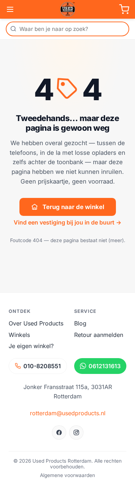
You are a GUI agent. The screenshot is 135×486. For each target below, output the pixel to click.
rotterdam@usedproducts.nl (67, 413)
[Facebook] (59, 432)
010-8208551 (42, 366)
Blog (80, 323)
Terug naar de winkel (73, 206)
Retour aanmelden (98, 334)
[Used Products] (67, 9)
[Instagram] (76, 432)
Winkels (19, 334)
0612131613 (105, 366)
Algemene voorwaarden (67, 475)
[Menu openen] (10, 9)
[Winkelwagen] (124, 9)
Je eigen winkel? (31, 346)
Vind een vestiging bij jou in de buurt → (67, 222)
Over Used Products (36, 323)
